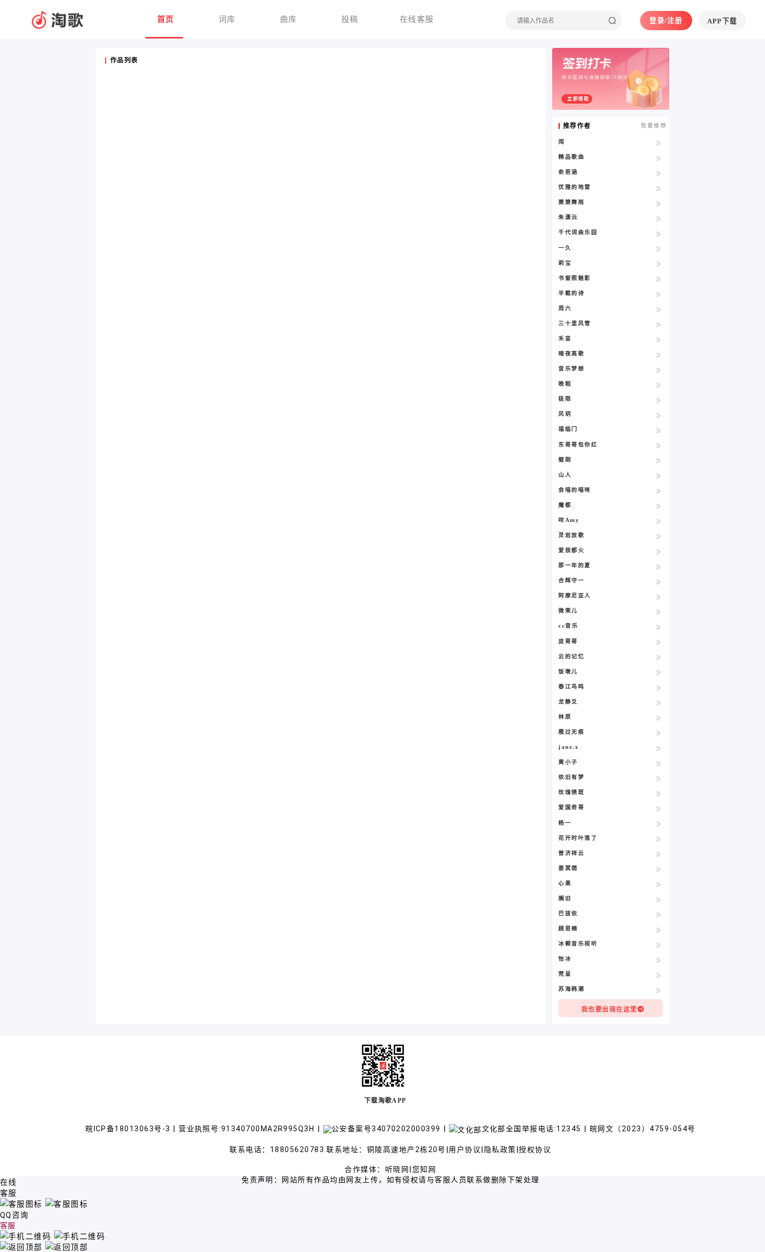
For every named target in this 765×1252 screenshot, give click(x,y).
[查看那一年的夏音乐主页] (658, 566)
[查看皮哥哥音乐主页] (658, 642)
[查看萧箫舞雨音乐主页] (658, 203)
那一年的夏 (574, 565)
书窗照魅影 (574, 278)
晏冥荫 (568, 868)
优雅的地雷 (574, 187)
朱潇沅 (568, 217)
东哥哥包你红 (577, 445)
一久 (564, 248)
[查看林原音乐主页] (658, 717)
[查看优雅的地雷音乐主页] (658, 188)
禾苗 (564, 338)
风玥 (564, 414)
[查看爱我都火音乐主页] (658, 551)
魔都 (564, 505)
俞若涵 (568, 172)
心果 (564, 883)
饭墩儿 (568, 671)
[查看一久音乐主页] (658, 248)
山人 (564, 475)
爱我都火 (571, 550)
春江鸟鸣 (571, 686)
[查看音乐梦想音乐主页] (658, 369)
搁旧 (564, 898)
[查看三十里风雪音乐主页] (658, 324)
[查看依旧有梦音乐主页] (658, 778)
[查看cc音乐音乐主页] (658, 626)
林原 (564, 717)
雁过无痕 (571, 732)
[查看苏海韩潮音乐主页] (658, 989)
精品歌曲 (571, 157)
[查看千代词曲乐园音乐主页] (658, 233)
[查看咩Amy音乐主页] (658, 521)
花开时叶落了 (577, 838)
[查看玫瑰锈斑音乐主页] (658, 793)
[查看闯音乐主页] (658, 142)
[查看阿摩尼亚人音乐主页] (658, 596)
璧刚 (564, 460)
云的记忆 (571, 656)
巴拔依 (568, 913)
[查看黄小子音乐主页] (658, 763)
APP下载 (722, 21)
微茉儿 (568, 611)
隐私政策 (500, 1149)
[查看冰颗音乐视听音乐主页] (658, 944)
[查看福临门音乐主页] (658, 430)
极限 (564, 399)
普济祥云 (571, 853)
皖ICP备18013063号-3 (129, 1129)
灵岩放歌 (571, 535)
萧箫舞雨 (571, 202)
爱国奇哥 (571, 807)
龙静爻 (568, 702)
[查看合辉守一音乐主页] (658, 581)
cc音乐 (568, 626)
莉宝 (564, 263)
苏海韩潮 (571, 989)
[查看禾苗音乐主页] (658, 339)
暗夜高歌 (571, 353)
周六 (564, 308)
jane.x (568, 747)
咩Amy (568, 520)
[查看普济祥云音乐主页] (658, 854)
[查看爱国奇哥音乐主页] (658, 808)
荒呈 (564, 974)
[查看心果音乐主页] (658, 884)
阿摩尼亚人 (574, 595)
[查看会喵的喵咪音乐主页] (658, 490)
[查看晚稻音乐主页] (658, 384)
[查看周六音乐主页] (658, 309)
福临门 (568, 429)
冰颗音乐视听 (577, 944)
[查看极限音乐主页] (658, 399)
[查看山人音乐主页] (658, 475)
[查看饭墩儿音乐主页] (658, 672)
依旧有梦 (571, 777)
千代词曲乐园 (577, 232)
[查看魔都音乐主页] (658, 505)
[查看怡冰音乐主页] (658, 959)
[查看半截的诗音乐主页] (658, 294)
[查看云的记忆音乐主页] (658, 657)
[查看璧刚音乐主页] (658, 460)
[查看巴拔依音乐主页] (658, 914)
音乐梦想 (571, 369)
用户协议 (465, 1149)
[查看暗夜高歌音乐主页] (658, 354)
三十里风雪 (574, 323)
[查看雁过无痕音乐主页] (658, 732)
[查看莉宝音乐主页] (658, 264)
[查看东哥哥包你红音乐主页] (658, 445)
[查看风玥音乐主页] (658, 414)
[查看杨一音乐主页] (658, 823)
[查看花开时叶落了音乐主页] (658, 839)
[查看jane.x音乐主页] (658, 747)
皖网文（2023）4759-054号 (642, 1129)
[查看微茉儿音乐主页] (658, 611)
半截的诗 (571, 293)
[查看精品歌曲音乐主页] (658, 157)
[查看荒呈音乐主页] (658, 974)
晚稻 (564, 384)
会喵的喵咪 (574, 490)
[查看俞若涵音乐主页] (658, 172)
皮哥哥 (568, 641)
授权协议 (535, 1149)
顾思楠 (568, 928)
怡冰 (564, 959)
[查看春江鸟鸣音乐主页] (658, 687)
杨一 (564, 823)
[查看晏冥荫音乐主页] (658, 869)
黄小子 (568, 762)
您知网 (424, 1169)
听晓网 (397, 1169)
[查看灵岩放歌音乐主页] (658, 536)
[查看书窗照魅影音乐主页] (658, 279)
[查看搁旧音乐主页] (658, 899)
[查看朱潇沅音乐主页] (658, 218)
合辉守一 (571, 580)
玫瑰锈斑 (571, 792)
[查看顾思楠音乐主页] (658, 929)
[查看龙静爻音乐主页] (658, 702)
